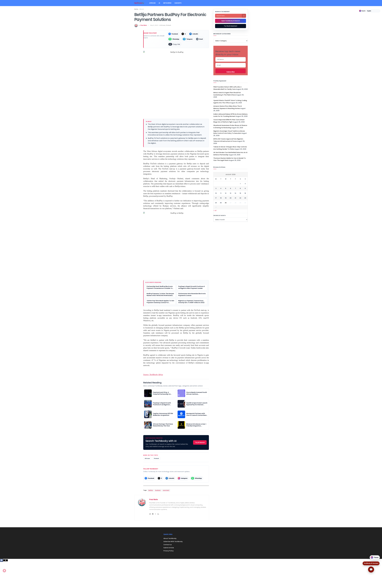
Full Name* (230, 59)
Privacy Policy (168, 551)
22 (240, 198)
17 (216, 198)
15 (240, 193)
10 (216, 193)
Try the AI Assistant (230, 26)
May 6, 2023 (154, 25)
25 (221, 203)
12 (225, 193)
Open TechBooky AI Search (230, 21)
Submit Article (168, 548)
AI (159, 3)
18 (221, 198)
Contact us (167, 545)
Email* (230, 65)
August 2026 (230, 174)
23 (245, 198)
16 (245, 193)
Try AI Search (200, 442)
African (152, 3)
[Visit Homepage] (139, 3)
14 (235, 193)
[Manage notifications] (4, 570)
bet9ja (150, 490)
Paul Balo (143, 25)
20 (230, 198)
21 (235, 198)
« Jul (214, 210)
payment (166, 490)
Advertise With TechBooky (173, 542)
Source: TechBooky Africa (153, 375)
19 (225, 198)
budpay (158, 490)
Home (136, 9)
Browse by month (219, 215)
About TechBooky (169, 538)
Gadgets (177, 3)
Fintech (168, 25)
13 (230, 193)
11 (220, 193)
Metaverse (167, 3)
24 (216, 203)
